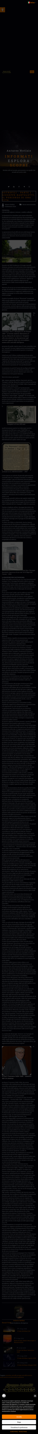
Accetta (19, 1417)
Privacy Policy (23, 1431)
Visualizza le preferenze (19, 1427)
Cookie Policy (14, 1431)
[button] (35, 1396)
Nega (19, 1422)
